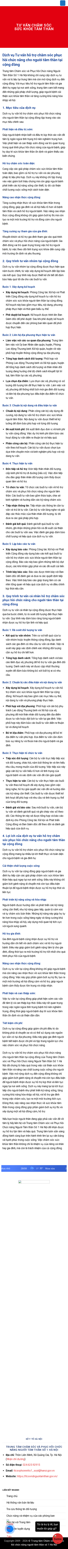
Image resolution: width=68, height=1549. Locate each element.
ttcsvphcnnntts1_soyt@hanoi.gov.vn (34, 1470)
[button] (62, 3)
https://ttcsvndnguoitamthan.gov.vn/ (37, 1476)
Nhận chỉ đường (16, 1459)
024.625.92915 (31, 1464)
